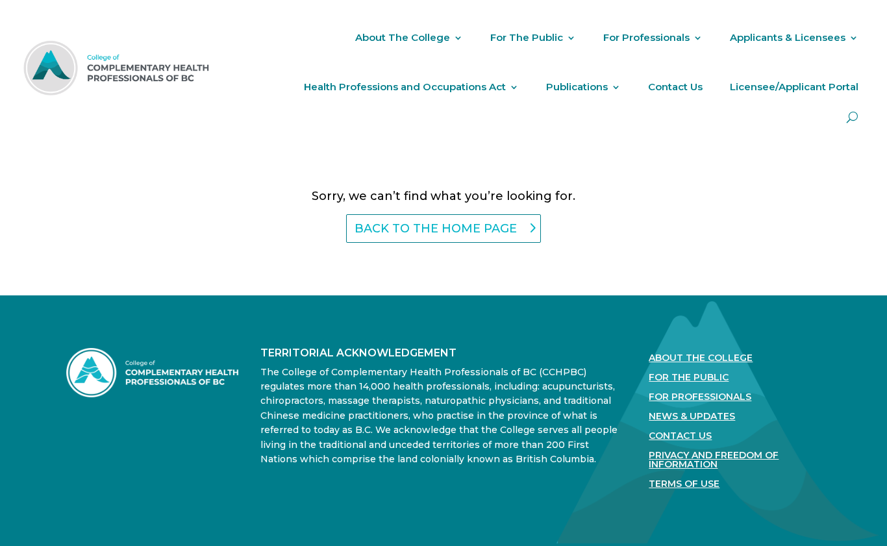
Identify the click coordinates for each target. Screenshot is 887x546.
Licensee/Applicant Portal (794, 87)
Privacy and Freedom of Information (714, 460)
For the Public (689, 378)
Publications (577, 87)
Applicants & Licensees (787, 37)
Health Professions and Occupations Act (405, 87)
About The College (402, 37)
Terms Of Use (684, 484)
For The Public (526, 37)
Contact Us (675, 87)
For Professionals (646, 37)
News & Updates (692, 417)
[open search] (852, 117)
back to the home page (436, 228)
